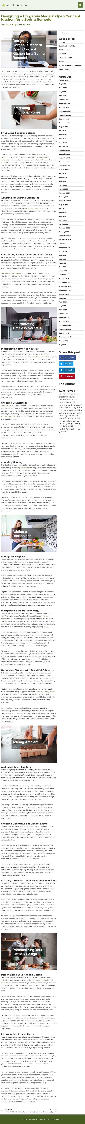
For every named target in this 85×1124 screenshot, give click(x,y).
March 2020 (63, 313)
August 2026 (64, 80)
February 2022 (64, 228)
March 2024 (63, 189)
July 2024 (62, 173)
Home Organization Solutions (70, 65)
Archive (62, 42)
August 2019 (63, 341)
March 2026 (63, 99)
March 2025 (63, 146)
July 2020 (62, 298)
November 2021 (65, 239)
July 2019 (62, 345)
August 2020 (64, 294)
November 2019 (65, 329)
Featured (62, 54)
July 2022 (62, 208)
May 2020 (62, 306)
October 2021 (64, 243)
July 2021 (62, 255)
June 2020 (63, 302)
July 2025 (62, 130)
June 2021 (62, 259)
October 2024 (64, 162)
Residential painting (9, 274)
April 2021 (62, 267)
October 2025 (64, 119)
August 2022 (64, 205)
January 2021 (64, 278)
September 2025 (65, 123)
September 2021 (65, 247)
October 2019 (64, 333)
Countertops (6, 406)
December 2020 (65, 282)
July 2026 (62, 84)
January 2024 (64, 197)
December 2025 (65, 111)
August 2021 (63, 251)
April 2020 (63, 310)
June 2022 (63, 212)
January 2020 (64, 321)
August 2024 (64, 169)
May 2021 (62, 263)
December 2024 (65, 154)
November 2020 (65, 286)
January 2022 (64, 232)
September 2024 (65, 166)
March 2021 (63, 271)
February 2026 (64, 103)
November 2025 (65, 115)
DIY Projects (63, 50)
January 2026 (64, 107)
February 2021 (64, 275)
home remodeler (31, 209)
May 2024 (62, 181)
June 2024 (63, 177)
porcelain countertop (40, 357)
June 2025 (63, 134)
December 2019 (65, 325)
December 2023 (65, 201)
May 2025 (62, 138)
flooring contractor (21, 468)
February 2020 (64, 317)
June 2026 (63, 88)
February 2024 (64, 193)
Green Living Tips (65, 57)
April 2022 (63, 220)
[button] (67, 357)
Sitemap (58, 1119)
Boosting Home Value (67, 46)
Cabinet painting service (46, 692)
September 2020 (65, 290)
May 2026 (62, 92)
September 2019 (65, 337)
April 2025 (63, 142)
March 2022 (63, 224)
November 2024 (65, 158)
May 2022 (62, 216)
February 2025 (64, 150)
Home (61, 61)
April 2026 (63, 96)
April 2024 (63, 185)
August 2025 (64, 127)
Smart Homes (64, 69)
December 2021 (65, 236)
